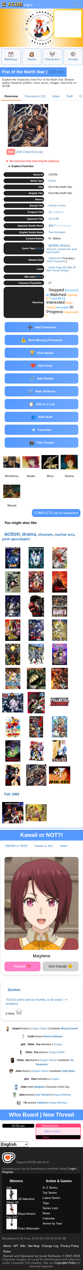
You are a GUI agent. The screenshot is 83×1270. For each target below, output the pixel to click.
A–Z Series (50, 1187)
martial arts (64, 249)
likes (11, 1013)
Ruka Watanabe (28, 1228)
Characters (52, 59)
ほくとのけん (56, 211)
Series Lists (50, 1208)
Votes (56, 96)
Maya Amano (26, 1213)
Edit (10, 151)
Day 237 (12, 1217)
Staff (69, 96)
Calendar (49, 1218)
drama (65, 245)
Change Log (50, 1246)
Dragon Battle (57, 1052)
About (7, 1246)
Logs (40, 151)
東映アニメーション (60, 225)
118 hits (56, 71)
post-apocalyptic (16, 539)
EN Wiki (67, 267)
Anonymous (50, 1125)
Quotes (14, 989)
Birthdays (11, 59)
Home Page (55, 267)
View (46, 1137)
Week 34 (12, 1202)
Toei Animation (57, 232)
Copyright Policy (65, 1262)
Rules (7, 1251)
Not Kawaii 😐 (61, 966)
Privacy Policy (69, 1246)
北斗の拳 (54, 218)
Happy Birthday (62, 1094)
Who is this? (52, 1131)
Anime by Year (52, 1223)
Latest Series (51, 1197)
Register (7, 1172)
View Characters (56, 261)
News (46, 1213)
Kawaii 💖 (22, 966)
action (54, 245)
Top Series (50, 1192)
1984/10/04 (55, 258)
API (15, 1246)
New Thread (58, 1115)
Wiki (23, 1246)
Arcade (73, 59)
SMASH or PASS (16, 846)
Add (39, 248)
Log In (28, 5)
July (9, 1187)
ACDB (15, 4)
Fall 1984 (11, 794)
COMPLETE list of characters (56, 513)
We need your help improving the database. (34, 161)
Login (72, 1168)
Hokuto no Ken (57, 205)
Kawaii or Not (44, 846)
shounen (51, 249)
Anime (31, 59)
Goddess (12, 1004)
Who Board (24, 1115)
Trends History (60, 270)
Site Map (34, 1246)
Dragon (58, 1044)
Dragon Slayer (39, 1028)
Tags (46, 1203)
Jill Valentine (25, 1199)
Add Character (26, 151)
